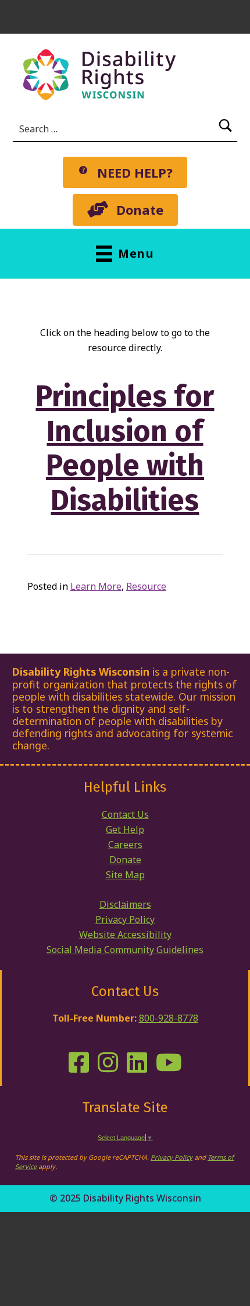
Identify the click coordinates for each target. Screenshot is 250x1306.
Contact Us (125, 814)
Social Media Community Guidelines (125, 949)
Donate (125, 859)
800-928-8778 (168, 1018)
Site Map (125, 874)
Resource (146, 586)
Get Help (125, 829)
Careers (125, 844)
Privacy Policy (125, 919)
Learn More (96, 586)
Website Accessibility (125, 934)
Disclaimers (125, 904)
